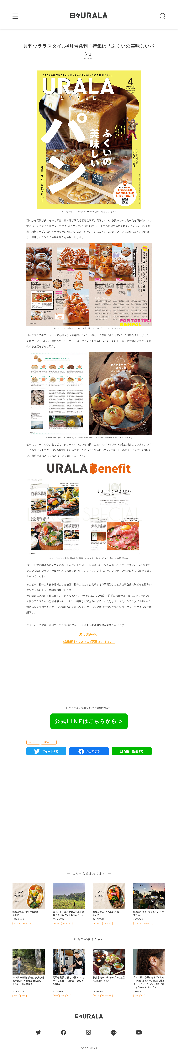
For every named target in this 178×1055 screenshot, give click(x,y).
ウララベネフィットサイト (74, 625)
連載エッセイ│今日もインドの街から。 (148, 913)
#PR (68, 995)
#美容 (62, 995)
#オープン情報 (106, 995)
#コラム (16, 995)
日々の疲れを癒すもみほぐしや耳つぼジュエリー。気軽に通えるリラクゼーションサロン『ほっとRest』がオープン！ (149, 982)
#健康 (56, 995)
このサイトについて (89, 1048)
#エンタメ (33, 742)
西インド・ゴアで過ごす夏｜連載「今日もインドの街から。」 (68, 913)
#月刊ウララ (49, 742)
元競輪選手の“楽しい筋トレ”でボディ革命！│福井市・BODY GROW (68, 980)
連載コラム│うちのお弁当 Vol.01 (107, 913)
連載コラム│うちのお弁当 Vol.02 (27, 913)
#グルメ (96, 995)
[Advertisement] (89, 677)
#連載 (23, 995)
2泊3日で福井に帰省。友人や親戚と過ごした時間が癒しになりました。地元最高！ (28, 980)
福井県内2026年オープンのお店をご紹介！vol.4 (109, 979)
